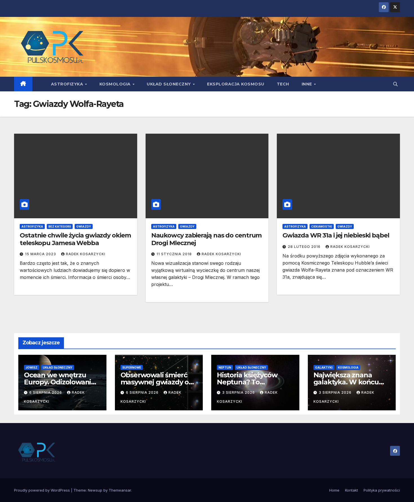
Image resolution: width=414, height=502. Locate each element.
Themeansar (120, 490)
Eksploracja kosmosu (235, 84)
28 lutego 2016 (305, 247)
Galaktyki (324, 367)
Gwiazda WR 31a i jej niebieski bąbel (335, 235)
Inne (307, 84)
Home (334, 490)
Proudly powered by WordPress (42, 490)
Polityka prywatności (382, 490)
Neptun (225, 367)
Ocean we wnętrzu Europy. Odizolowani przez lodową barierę (58, 382)
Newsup (95, 490)
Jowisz (31, 367)
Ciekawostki (321, 226)
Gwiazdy (83, 226)
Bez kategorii (59, 226)
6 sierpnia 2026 (46, 392)
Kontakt (351, 490)
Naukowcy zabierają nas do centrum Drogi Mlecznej (206, 239)
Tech (283, 84)
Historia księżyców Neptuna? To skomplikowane (247, 382)
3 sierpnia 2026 (239, 392)
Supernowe (131, 367)
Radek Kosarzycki (85, 254)
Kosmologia (115, 84)
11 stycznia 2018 (175, 254)
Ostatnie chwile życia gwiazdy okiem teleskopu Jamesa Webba (75, 239)
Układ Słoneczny (169, 84)
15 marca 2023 (41, 254)
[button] (395, 84)
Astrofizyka (67, 84)
